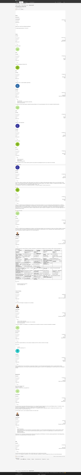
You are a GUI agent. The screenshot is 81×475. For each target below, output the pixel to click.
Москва (64, 135)
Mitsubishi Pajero (18, 45)
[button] (28, 2)
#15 (17, 341)
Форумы (21, 2)
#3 (17, 62)
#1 (17, 24)
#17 (17, 384)
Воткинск (64, 360)
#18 (17, 404)
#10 (17, 203)
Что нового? (26, 2)
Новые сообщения (17, 3)
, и (19, 210)
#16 (17, 364)
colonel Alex (17, 302)
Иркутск (64, 400)
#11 (17, 226)
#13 (17, 301)
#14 (17, 319)
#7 (17, 139)
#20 (17, 451)
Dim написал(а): (19, 100)
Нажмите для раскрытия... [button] (21, 102)
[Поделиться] (17, 43)
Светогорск (64, 447)
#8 (17, 157)
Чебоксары (64, 76)
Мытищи (64, 380)
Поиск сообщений (23, 3)
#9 (17, 180)
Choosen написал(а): (20, 159)
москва (64, 58)
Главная (17, 2)
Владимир (64, 95)
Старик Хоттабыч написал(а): (21, 321)
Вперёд (22, 9)
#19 (17, 427)
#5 (17, 99)
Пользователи (32, 2)
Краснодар (64, 40)
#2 (17, 44)
